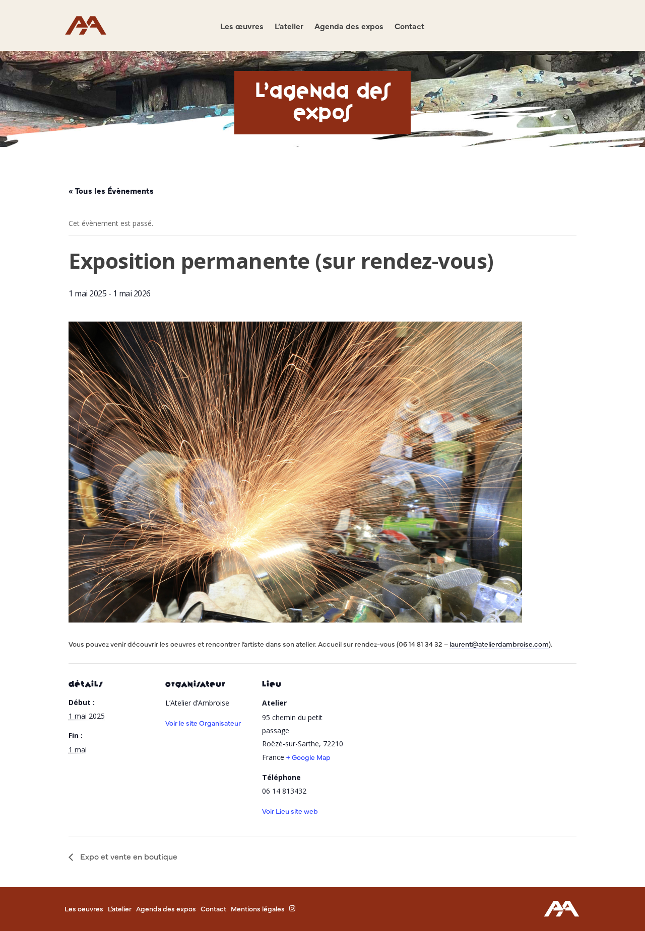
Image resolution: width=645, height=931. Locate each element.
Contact (409, 26)
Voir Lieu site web (290, 811)
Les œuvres (242, 26)
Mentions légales (258, 908)
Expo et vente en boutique (127, 856)
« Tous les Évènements (111, 190)
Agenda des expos (348, 26)
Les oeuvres (83, 908)
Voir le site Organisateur (203, 723)
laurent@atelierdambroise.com (499, 644)
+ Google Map (308, 757)
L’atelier (289, 26)
